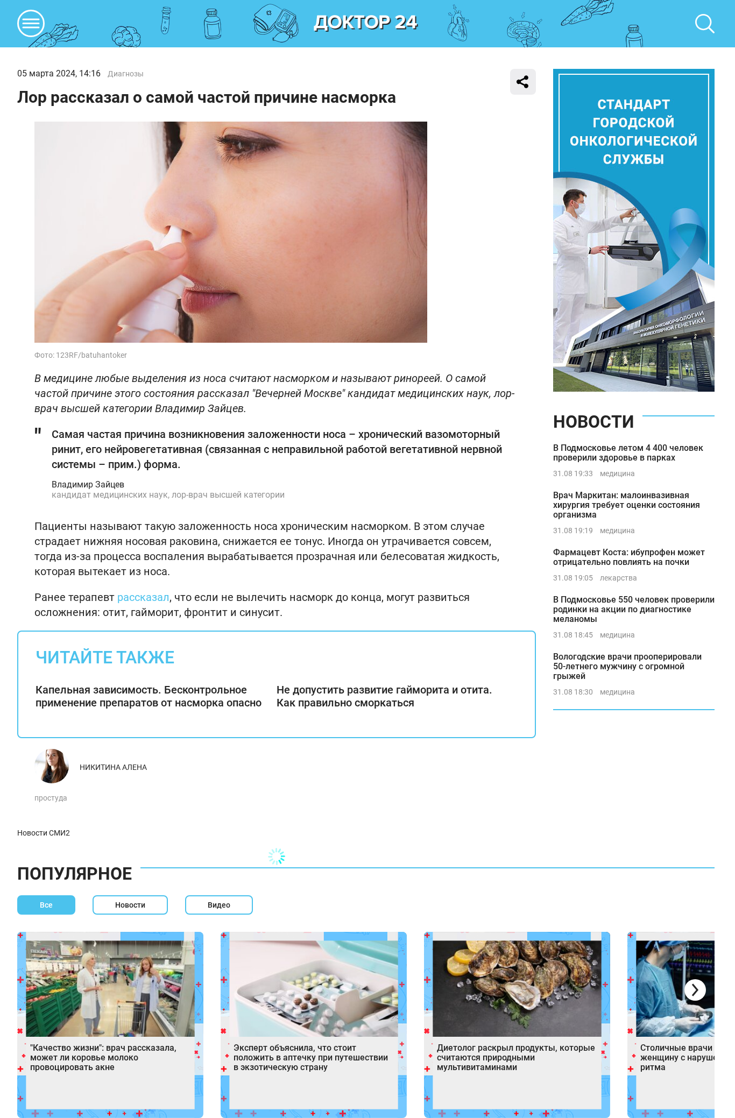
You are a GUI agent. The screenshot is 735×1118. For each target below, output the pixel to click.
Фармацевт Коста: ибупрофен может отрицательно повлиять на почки (629, 557)
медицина (617, 473)
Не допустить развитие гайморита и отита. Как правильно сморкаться (384, 696)
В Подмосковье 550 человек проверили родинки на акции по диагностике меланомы (634, 609)
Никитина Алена (113, 767)
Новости (593, 422)
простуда (50, 798)
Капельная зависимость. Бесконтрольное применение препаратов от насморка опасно (149, 696)
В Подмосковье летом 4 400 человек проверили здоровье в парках (628, 453)
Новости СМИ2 (43, 833)
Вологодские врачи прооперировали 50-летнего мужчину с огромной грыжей (627, 666)
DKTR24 (366, 23)
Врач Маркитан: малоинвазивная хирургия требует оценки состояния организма (626, 505)
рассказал (143, 597)
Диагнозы (126, 73)
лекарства (618, 578)
